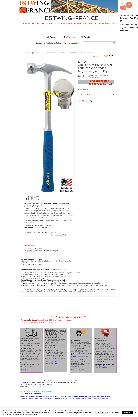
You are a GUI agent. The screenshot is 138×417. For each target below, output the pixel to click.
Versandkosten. (29, 369)
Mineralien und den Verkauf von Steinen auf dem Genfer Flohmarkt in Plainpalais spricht (77, 399)
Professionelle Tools (57, 396)
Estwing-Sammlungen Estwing (31, 396)
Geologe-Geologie (71, 396)
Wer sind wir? (80, 369)
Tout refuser (115, 413)
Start (26, 53)
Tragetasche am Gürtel (59, 235)
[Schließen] (135, 412)
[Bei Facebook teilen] (79, 101)
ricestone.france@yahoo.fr (79, 356)
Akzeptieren (127, 413)
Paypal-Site (53, 362)
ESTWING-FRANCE (71, 18)
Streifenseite (53, 363)
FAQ (104, 366)
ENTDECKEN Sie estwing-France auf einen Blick (36, 391)
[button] (35, 23)
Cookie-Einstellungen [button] (101, 413)
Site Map (46, 396)
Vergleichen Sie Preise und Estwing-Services (94, 396)
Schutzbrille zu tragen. (48, 232)
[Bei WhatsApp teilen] (87, 101)
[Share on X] (91, 101)
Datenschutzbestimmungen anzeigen (26, 414)
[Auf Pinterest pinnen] (83, 101)
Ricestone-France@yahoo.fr (35, 278)
